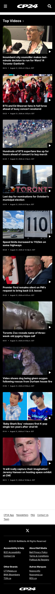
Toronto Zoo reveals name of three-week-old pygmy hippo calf (24, 334)
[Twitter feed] (27, 530)
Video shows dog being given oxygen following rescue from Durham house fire (27, 380)
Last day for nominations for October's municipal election (26, 198)
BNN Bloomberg (12, 574)
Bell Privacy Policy (38, 552)
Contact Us (42, 515)
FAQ (33, 515)
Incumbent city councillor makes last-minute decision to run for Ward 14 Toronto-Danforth (25, 60)
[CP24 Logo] (27, 6)
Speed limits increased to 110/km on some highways (24, 243)
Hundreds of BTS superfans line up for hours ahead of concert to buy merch (26, 153)
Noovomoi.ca (35, 574)
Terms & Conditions (39, 556)
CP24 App (9, 515)
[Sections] (5, 6)
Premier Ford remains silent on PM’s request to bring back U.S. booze (24, 289)
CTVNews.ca (10, 571)
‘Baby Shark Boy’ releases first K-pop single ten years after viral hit (25, 425)
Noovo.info (34, 571)
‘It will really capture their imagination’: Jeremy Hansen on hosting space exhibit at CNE (27, 472)
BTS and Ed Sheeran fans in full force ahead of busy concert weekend (25, 107)
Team (6, 519)
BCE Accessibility (12, 552)
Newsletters (22, 515)
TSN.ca (7, 578)
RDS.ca (33, 578)
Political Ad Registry (39, 559)
